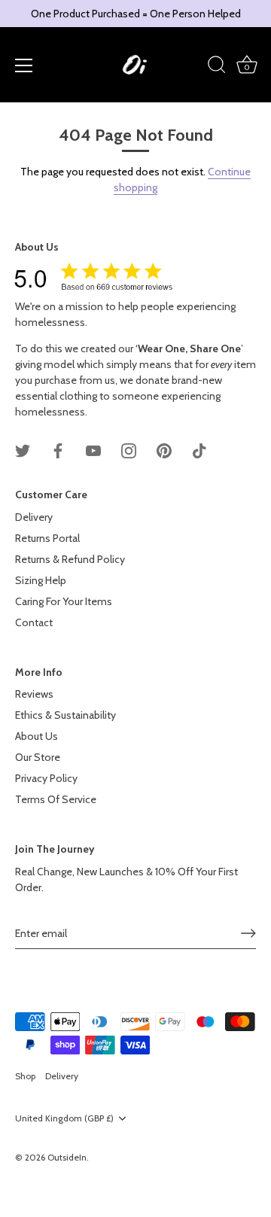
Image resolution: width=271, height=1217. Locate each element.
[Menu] (24, 65)
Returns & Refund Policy (70, 559)
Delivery (34, 517)
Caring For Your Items (63, 601)
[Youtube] (93, 450)
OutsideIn (67, 1157)
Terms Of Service (55, 799)
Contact (34, 622)
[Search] (217, 67)
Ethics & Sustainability (65, 715)
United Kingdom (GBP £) (64, 1118)
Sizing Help (40, 580)
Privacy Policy (46, 778)
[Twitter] (22, 450)
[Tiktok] (199, 450)
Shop (25, 1076)
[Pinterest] (164, 450)
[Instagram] (128, 450)
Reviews (34, 694)
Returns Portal (47, 538)
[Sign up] (248, 933)
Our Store (37, 757)
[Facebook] (57, 450)
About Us (36, 736)
